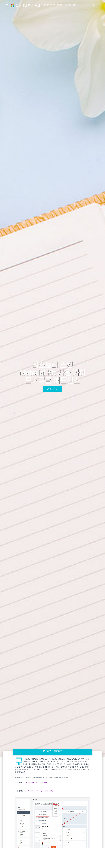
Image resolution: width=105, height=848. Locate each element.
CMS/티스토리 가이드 (52, 751)
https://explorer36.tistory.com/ (35, 783)
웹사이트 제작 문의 (49, 5)
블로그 (74, 5)
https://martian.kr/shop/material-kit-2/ (38, 791)
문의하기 (68, 5)
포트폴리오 (60, 5)
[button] (93, 5)
